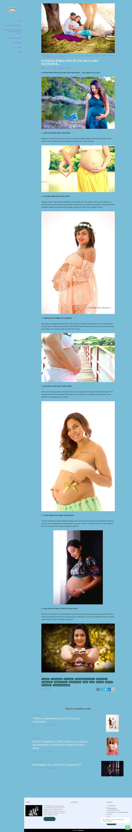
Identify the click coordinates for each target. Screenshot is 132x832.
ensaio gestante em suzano (64, 55)
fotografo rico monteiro (75, 682)
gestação (85, 682)
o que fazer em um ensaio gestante (61, 685)
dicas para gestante (68, 679)
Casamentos (17, 42)
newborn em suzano (106, 55)
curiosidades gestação (56, 679)
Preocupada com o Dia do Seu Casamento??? (57, 764)
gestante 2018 (100, 682)
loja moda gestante (46, 685)
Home (19, 20)
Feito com (78, 830)
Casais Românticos (14, 38)
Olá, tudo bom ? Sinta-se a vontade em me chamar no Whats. (113, 820)
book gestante (45, 679)
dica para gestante (78, 55)
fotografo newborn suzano (61, 682)
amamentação (47, 57)
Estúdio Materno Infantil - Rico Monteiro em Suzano (12, 31)
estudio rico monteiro (102, 679)
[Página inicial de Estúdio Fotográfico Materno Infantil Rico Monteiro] (12, 10)
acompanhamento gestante (92, 55)
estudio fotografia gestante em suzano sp (85, 679)
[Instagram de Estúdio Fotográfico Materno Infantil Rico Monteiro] (109, 817)
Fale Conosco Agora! (14, 25)
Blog (19, 47)
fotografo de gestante (47, 682)
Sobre (19, 52)
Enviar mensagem (112, 808)
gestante (55, 57)
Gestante (61, 57)
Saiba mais (49, 818)
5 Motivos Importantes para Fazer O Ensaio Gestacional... (56, 720)
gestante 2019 (109, 682)
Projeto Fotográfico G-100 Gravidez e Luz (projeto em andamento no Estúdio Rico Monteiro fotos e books (60, 744)
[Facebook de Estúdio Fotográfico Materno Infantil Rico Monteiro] (106, 817)
